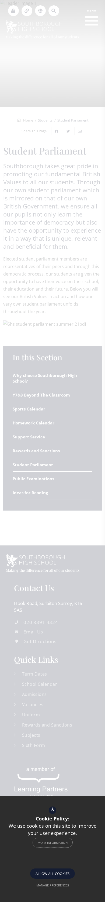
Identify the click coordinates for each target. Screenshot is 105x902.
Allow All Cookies (52, 873)
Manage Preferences (52, 885)
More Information (53, 843)
